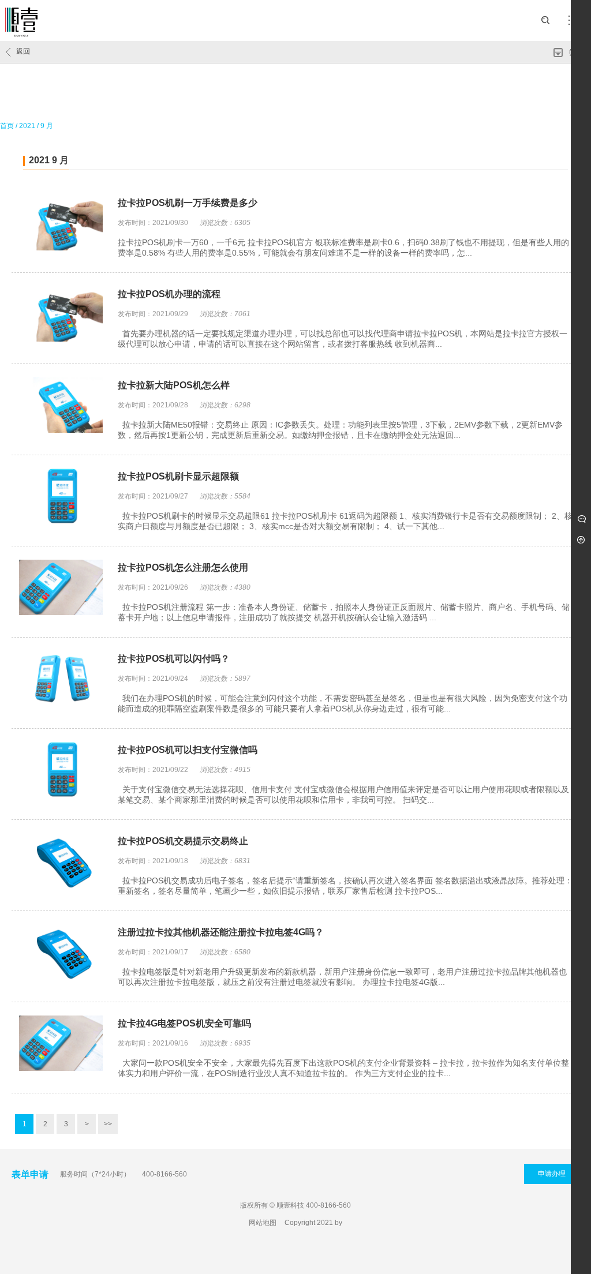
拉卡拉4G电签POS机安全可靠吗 (184, 1023)
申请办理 (552, 1174)
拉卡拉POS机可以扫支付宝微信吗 (187, 750)
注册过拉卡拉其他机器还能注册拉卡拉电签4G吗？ (221, 932)
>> (108, 1124)
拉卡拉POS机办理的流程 (169, 294)
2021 (27, 126)
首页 (7, 126)
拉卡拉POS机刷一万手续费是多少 (187, 203)
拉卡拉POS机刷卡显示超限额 (178, 476)
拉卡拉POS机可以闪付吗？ (174, 659)
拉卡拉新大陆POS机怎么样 (174, 385)
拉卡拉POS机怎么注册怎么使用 (183, 567)
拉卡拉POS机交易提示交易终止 (183, 841)
